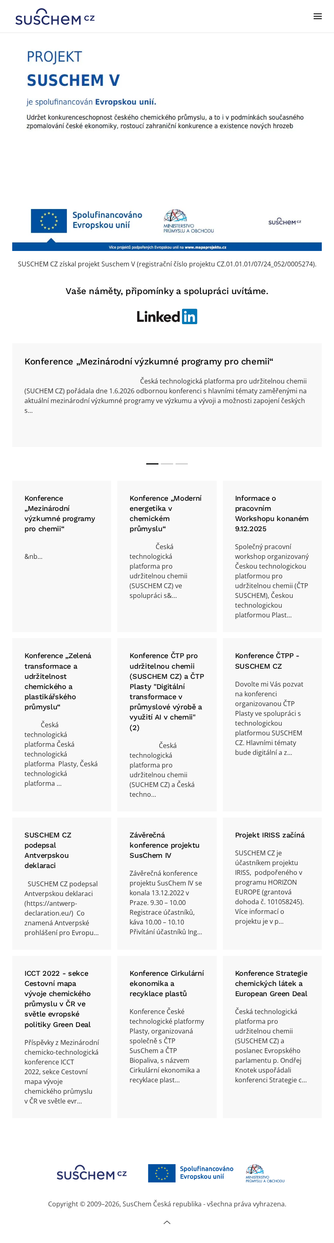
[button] (318, 16)
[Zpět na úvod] (55, 16)
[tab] (152, 463)
